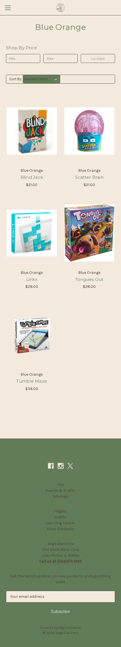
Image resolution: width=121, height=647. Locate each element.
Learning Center (60, 523)
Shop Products (60, 528)
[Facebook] (51, 466)
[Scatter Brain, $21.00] (89, 131)
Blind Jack (32, 177)
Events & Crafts (60, 490)
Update (98, 58)
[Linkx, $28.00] (32, 233)
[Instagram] (61, 466)
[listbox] (41, 79)
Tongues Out (89, 279)
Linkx (31, 279)
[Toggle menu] (7, 7)
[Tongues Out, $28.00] (89, 233)
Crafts (60, 517)
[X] (70, 466)
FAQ (60, 484)
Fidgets (60, 511)
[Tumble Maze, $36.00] (32, 335)
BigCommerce (70, 628)
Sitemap (60, 496)
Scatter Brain (89, 177)
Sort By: (15, 79)
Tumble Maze (31, 381)
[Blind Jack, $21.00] (32, 131)
